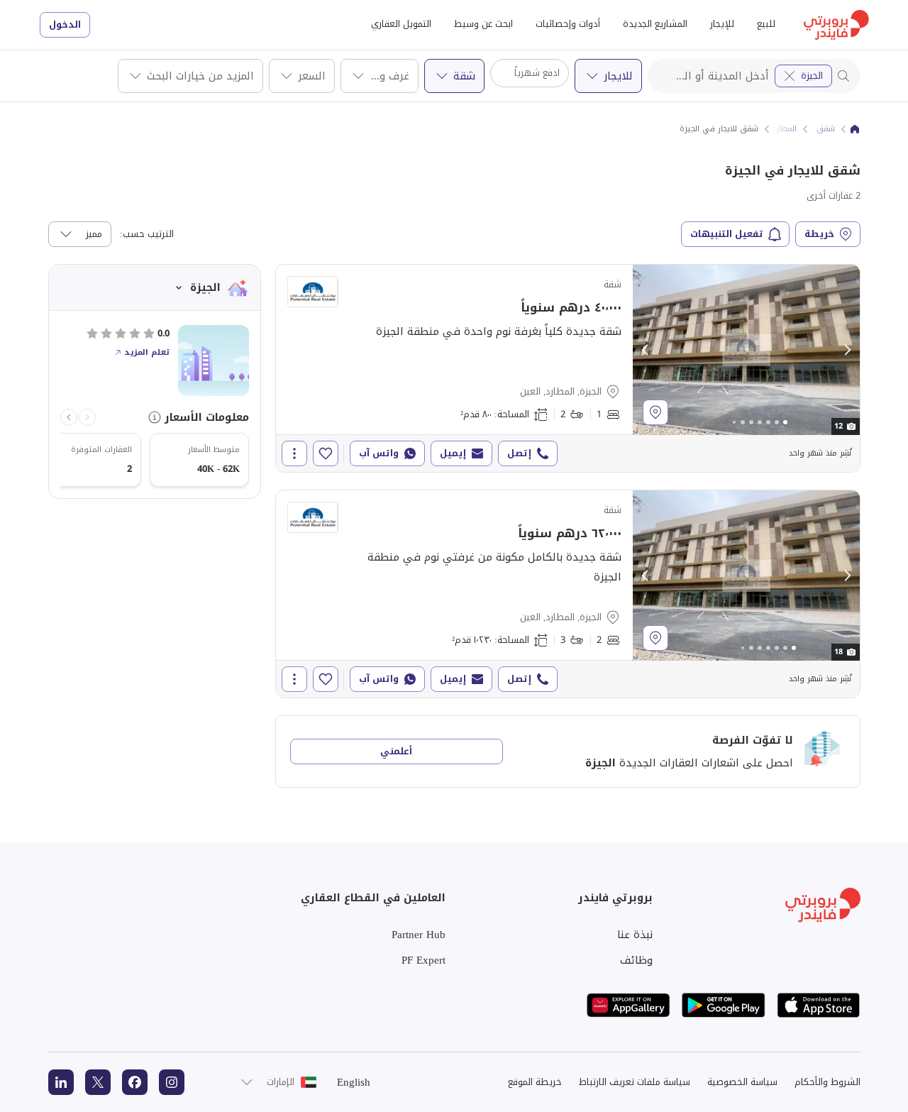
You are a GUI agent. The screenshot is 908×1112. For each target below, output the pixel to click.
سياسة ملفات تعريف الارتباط (634, 1082)
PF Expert (423, 960)
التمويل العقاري (401, 24)
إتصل (519, 453)
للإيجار (722, 24)
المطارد (784, 129)
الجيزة (812, 75)
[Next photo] (847, 350)
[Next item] (68, 417)
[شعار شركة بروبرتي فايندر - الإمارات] (836, 25)
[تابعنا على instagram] (171, 1082)
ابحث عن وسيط (483, 24)
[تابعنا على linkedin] (61, 1082)
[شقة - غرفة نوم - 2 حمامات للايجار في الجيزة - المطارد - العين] (567, 368)
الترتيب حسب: (147, 234)
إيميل (453, 453)
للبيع (766, 24)
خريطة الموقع (535, 1082)
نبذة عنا (635, 935)
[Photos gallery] (746, 350)
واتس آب (379, 453)
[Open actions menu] (294, 453)
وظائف (636, 960)
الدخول (65, 24)
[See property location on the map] (655, 412)
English (353, 1082)
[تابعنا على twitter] (98, 1082)
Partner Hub (418, 935)
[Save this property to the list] (325, 453)
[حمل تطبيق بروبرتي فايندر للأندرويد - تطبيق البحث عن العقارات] (723, 1005)
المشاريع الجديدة (655, 24)
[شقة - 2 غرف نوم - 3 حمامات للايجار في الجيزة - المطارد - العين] (567, 594)
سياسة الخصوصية (742, 1082)
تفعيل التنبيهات (726, 234)
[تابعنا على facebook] (135, 1082)
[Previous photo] (645, 350)
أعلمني (396, 751)
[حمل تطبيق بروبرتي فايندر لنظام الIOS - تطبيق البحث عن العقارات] (818, 1005)
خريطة (819, 234)
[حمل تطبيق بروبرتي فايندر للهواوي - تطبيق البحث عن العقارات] (628, 1005)
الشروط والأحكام (827, 1082)
